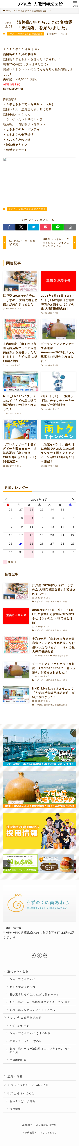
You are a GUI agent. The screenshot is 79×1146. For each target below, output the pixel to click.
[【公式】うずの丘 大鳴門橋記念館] (39, 4)
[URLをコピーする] (70, 227)
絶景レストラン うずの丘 (26, 1041)
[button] (9, 227)
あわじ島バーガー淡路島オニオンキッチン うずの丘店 (40, 1050)
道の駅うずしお (18, 971)
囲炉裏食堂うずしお (22, 987)
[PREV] (6, 499)
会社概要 (27, 1125)
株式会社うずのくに (21, 1093)
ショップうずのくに (22, 979)
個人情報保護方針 (46, 1125)
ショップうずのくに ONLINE (27, 1085)
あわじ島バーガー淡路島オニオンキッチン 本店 (40, 1002)
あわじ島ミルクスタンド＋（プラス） (34, 1009)
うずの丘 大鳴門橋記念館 (24, 1017)
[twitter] (33, 955)
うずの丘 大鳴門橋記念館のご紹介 (25, 33)
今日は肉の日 (18, 1059)
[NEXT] (72, 499)
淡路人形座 (15, 1076)
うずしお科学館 (20, 1025)
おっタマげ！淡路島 (22, 1101)
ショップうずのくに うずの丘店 (30, 1033)
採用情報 (15, 1109)
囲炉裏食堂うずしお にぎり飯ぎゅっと (34, 994)
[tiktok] (39, 955)
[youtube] (45, 955)
